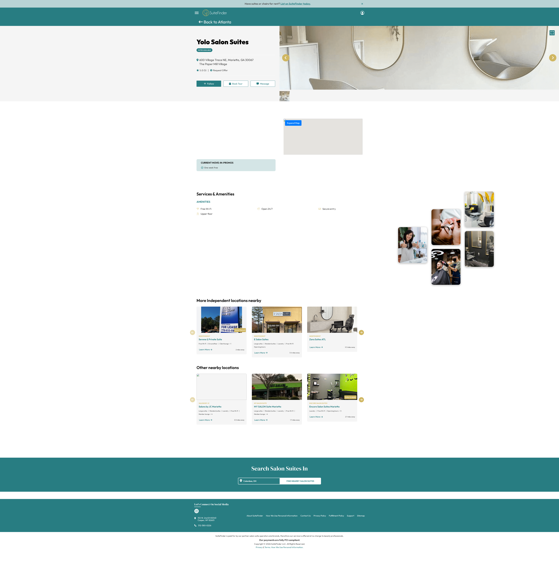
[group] (419, 58)
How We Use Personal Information (282, 515)
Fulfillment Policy (336, 515)
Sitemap (361, 515)
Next (361, 332)
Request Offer (220, 70)
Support (350, 515)
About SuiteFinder (255, 515)
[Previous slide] (285, 57)
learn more (204, 349)
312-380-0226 (204, 525)
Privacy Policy (320, 515)
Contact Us (305, 515)
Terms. (268, 547)
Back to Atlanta (217, 21)
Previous (192, 332)
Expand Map (293, 123)
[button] (285, 96)
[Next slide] (552, 57)
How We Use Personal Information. (287, 547)
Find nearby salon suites (300, 481)
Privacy (259, 547)
